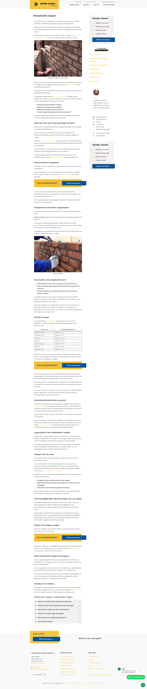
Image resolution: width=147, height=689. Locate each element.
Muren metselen (94, 69)
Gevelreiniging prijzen (66, 662)
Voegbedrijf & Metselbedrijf (98, 65)
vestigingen (75, 683)
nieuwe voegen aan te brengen (52, 471)
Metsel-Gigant (47, 4)
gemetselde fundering (56, 157)
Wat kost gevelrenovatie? (67, 659)
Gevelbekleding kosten (67, 669)
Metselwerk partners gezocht (98, 669)
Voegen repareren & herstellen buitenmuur (99, 60)
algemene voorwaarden (99, 683)
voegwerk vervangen (45, 425)
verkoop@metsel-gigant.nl (41, 669)
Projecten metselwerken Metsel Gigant (100, 675)
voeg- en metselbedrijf (59, 96)
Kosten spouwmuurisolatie (68, 675)
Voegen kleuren (94, 77)
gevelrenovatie (38, 406)
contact (70, 683)
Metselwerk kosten (65, 666)
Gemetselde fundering (96, 73)
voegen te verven (65, 174)
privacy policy (83, 683)
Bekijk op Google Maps (38, 663)
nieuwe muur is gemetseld (48, 141)
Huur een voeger (77, 590)
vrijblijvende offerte (75, 548)
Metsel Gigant (93, 656)
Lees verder (96, 111)
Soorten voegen (94, 55)
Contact (91, 659)
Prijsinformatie (74, 4)
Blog (90, 672)
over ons (90, 683)
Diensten (86, 4)
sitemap (65, 683)
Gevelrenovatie (94, 81)
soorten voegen (71, 85)
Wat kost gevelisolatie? (67, 656)
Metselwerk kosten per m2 (68, 672)
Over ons (96, 4)
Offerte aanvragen (109, 4)
